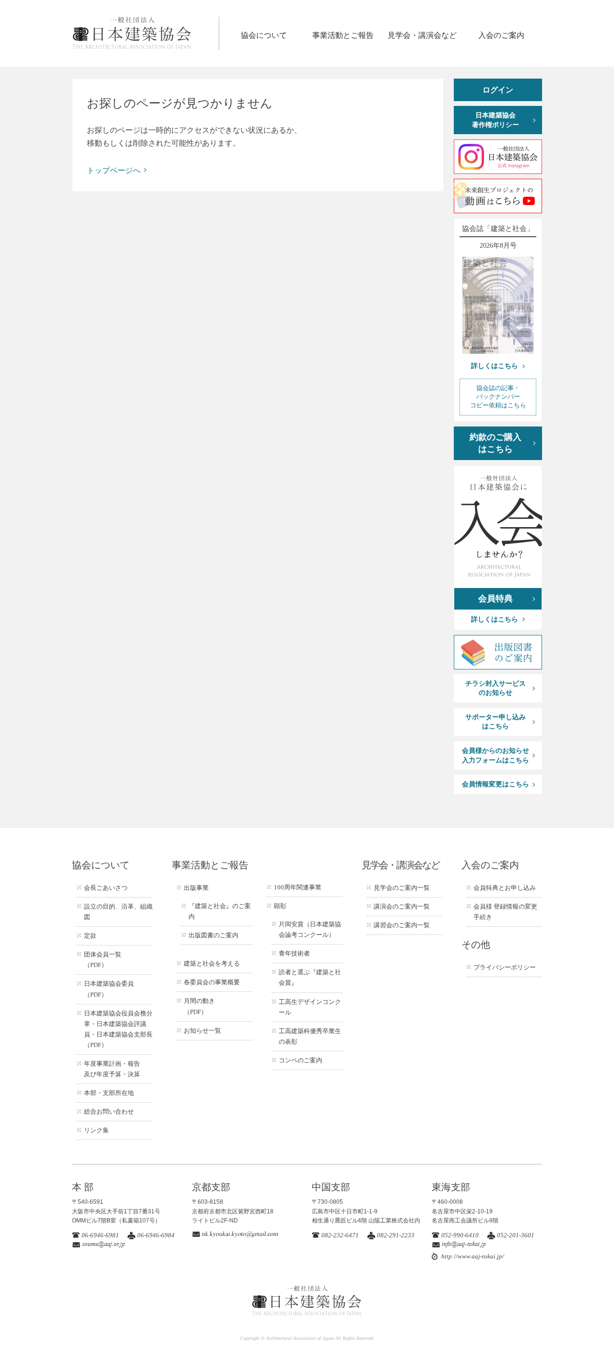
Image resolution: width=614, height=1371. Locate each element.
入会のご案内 (501, 35)
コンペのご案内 (300, 1060)
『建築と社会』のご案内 (220, 911)
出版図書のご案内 (213, 935)
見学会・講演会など (422, 35)
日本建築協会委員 (109, 989)
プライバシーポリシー (504, 967)
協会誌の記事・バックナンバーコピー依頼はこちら (498, 396)
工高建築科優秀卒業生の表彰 (310, 1036)
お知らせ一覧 (202, 1030)
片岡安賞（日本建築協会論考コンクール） (310, 929)
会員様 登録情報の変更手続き (505, 912)
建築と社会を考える (212, 963)
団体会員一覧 (102, 959)
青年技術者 (294, 953)
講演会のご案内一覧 (402, 906)
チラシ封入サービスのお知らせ (495, 688)
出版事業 (196, 887)
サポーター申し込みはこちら (495, 722)
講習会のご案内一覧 (402, 925)
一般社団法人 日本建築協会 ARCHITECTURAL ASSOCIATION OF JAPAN (145, 33)
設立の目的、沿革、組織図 (118, 912)
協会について (264, 35)
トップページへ (114, 170)
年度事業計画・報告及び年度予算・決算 (112, 1069)
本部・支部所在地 (109, 1092)
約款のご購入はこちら (495, 443)
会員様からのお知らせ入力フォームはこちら (495, 755)
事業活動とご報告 (343, 35)
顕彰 (280, 906)
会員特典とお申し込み (504, 887)
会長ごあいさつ (106, 887)
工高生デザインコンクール (310, 1007)
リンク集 (96, 1130)
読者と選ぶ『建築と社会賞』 (310, 977)
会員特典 (495, 598)
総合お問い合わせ (109, 1111)
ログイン (498, 90)
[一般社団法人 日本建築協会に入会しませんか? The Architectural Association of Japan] (498, 526)
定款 (90, 935)
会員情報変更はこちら (495, 784)
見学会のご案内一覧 (402, 887)
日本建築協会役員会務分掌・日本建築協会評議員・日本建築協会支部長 (118, 1029)
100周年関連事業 (297, 887)
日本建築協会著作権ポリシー (495, 120)
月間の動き (199, 1006)
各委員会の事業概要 (212, 982)
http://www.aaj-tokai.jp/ (472, 1256)
